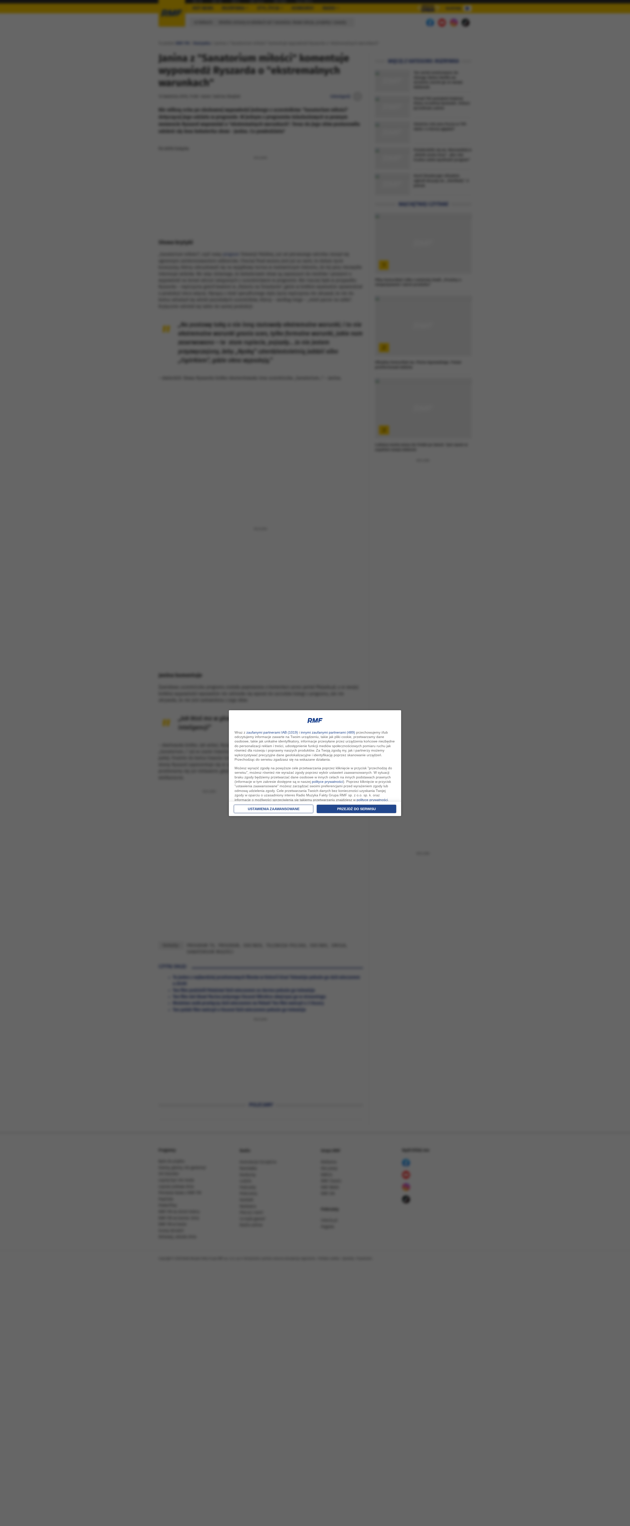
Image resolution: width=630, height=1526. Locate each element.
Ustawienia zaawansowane (273, 809)
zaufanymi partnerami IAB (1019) (272, 732)
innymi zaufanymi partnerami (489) (328, 732)
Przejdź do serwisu (356, 809)
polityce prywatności (327, 782)
